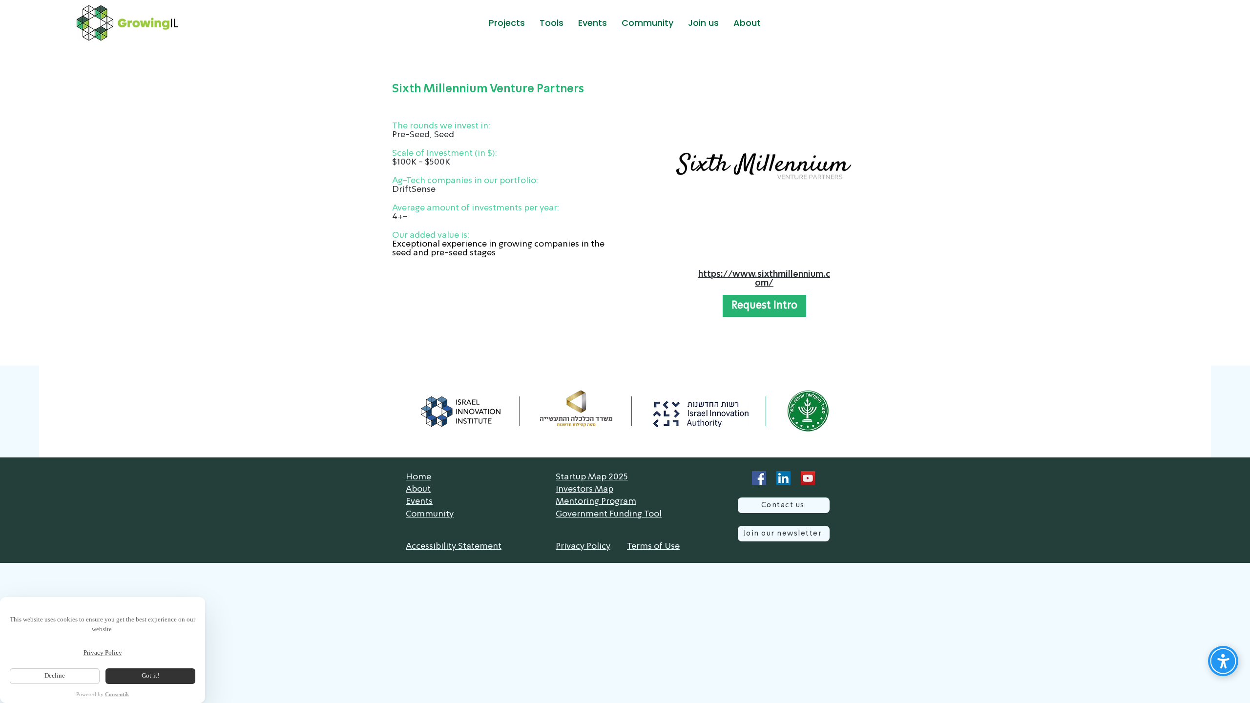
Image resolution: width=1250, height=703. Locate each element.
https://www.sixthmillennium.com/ (764, 279)
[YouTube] (808, 478)
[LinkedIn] (783, 478)
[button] (506, 23)
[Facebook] (759, 478)
